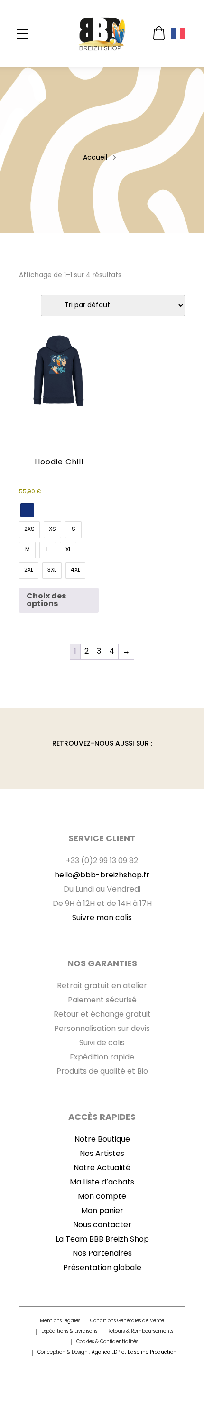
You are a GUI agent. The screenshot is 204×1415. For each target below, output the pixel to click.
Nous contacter (102, 1225)
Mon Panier (159, 33)
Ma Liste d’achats (102, 1182)
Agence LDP (106, 1352)
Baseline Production (152, 1352)
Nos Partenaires (102, 1254)
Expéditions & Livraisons (69, 1332)
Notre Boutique (102, 1140)
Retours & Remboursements (140, 1332)
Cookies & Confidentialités (107, 1342)
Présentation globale (102, 1268)
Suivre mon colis (102, 918)
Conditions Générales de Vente (127, 1321)
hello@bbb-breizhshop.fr (102, 875)
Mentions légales (60, 1321)
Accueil (95, 158)
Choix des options (46, 600)
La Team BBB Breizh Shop (102, 1239)
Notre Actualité (102, 1168)
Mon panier (102, 1211)
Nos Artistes (102, 1154)
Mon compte (102, 1197)
